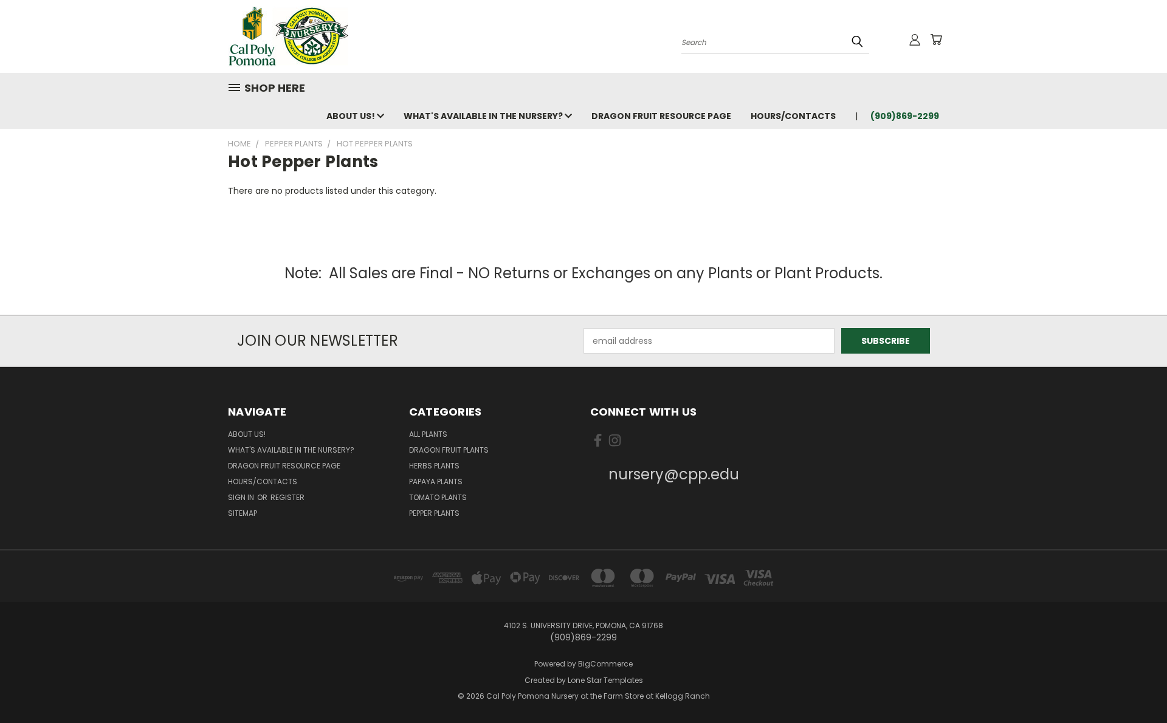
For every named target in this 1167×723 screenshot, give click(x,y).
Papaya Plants (436, 481)
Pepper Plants (434, 513)
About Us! (351, 116)
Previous (1135, 685)
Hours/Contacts (793, 116)
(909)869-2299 (904, 116)
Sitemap (242, 513)
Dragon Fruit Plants (449, 450)
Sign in (242, 497)
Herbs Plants (434, 466)
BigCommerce (605, 664)
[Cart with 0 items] (936, 39)
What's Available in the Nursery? (484, 116)
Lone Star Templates (605, 680)
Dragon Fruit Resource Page (661, 116)
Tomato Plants (438, 497)
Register (287, 497)
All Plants (428, 434)
